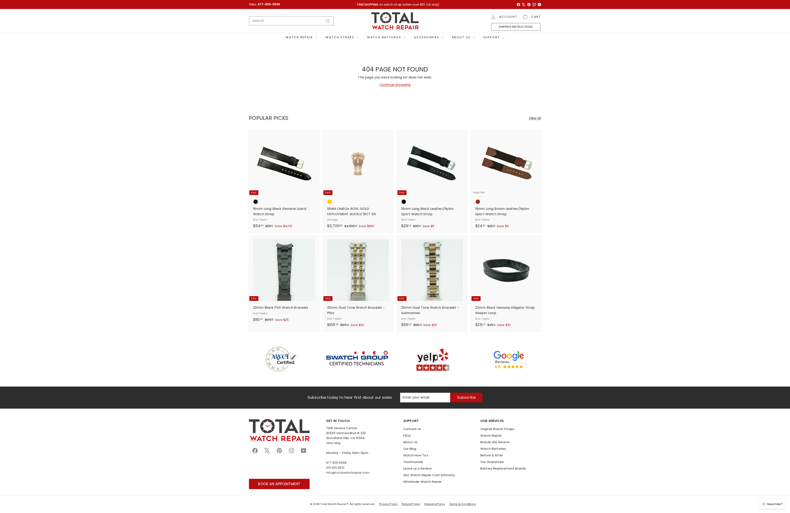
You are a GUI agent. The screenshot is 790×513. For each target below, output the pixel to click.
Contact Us (412, 429)
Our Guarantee (492, 462)
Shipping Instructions (516, 27)
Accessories (427, 37)
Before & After (491, 455)
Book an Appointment (279, 483)
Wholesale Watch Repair (422, 481)
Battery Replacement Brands (503, 468)
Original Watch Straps (497, 429)
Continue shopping (395, 84)
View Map (333, 443)
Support (492, 37)
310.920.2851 (335, 467)
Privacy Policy (388, 504)
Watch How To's (415, 455)
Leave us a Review (417, 468)
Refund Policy (411, 504)
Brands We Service (494, 442)
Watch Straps (340, 37)
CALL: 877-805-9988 (264, 4)
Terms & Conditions (462, 504)
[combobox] (291, 20)
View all (535, 118)
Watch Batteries (385, 37)
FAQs (407, 435)
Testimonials (413, 462)
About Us (462, 37)
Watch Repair (300, 37)
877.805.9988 (336, 462)
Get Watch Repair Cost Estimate (429, 475)
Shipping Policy (434, 504)
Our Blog (409, 448)
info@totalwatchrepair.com (347, 472)
